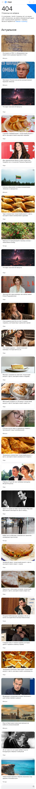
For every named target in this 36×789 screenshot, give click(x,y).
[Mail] (6, 2)
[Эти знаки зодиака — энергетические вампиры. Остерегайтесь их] (18, 342)
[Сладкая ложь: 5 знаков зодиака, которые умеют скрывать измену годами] (18, 637)
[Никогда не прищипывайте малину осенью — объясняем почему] (18, 235)
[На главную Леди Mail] (9, 2)
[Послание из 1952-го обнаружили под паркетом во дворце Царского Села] (18, 47)
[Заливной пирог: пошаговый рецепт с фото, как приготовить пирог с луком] (18, 556)
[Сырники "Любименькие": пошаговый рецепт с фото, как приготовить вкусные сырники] (18, 127)
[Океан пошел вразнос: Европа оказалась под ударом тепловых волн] (18, 771)
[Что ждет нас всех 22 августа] (18, 261)
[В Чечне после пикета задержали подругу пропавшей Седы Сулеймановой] (18, 422)
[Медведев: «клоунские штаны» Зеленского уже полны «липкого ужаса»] (18, 690)
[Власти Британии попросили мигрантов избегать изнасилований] (18, 717)
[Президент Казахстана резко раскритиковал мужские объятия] (18, 74)
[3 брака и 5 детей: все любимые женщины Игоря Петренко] (18, 476)
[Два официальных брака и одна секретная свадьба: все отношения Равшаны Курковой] (18, 154)
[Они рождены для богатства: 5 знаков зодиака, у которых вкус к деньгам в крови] (18, 315)
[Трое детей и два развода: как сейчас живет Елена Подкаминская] (18, 288)
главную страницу (21, 21)
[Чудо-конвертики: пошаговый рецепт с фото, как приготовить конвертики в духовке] (18, 208)
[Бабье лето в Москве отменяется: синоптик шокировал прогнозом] (18, 529)
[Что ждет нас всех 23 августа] (18, 101)
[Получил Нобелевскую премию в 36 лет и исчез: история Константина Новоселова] (18, 610)
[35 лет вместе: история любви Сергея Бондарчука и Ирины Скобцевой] (18, 744)
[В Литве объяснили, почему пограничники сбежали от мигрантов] (18, 181)
